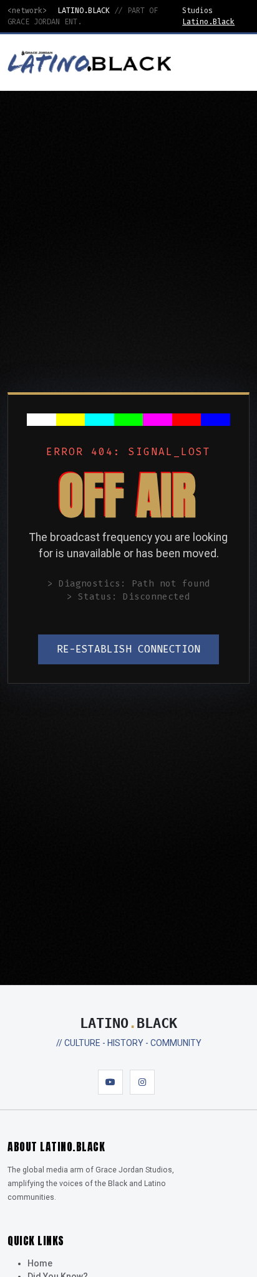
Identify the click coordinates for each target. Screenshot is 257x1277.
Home (39, 1263)
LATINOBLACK (128, 1023)
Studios (197, 11)
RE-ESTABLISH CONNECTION (128, 649)
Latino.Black (208, 22)
